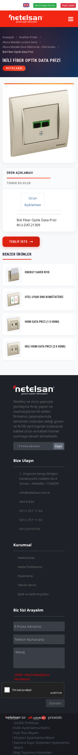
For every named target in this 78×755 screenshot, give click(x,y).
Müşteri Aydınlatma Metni (34, 737)
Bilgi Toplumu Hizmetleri (33, 752)
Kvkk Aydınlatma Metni (32, 728)
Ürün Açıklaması (20, 172)
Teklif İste (18, 242)
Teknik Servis (27, 585)
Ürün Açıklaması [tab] (32, 201)
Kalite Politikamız (30, 567)
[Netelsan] (26, 19)
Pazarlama (25, 576)
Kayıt (58, 446)
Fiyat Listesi (68, 5)
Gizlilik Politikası (26, 723)
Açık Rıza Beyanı (26, 732)
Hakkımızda (26, 558)
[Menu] (71, 19)
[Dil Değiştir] (26, 5)
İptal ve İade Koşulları (33, 594)
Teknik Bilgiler (19, 183)
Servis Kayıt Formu (45, 5)
